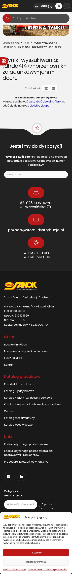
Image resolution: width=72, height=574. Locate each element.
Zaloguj (46, 6)
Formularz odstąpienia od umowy (26, 351)
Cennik (8, 411)
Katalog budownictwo (18, 425)
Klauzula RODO (13, 358)
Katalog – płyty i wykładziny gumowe (28, 398)
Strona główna (11, 42)
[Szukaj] (7, 18)
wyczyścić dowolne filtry (45, 101)
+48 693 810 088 (36, 253)
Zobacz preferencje (36, 561)
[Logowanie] (36, 6)
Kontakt (9, 365)
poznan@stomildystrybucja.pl (36, 230)
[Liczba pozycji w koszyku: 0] (58, 6)
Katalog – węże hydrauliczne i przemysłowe (32, 404)
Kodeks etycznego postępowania (26, 444)
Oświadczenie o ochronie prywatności (47, 569)
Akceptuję (36, 552)
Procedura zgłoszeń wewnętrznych (27, 462)
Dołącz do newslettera (13, 493)
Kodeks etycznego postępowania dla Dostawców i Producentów (28, 453)
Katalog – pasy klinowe (19, 391)
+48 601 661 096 (36, 257)
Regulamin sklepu (15, 344)
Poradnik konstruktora (18, 384)
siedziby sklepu (39, 106)
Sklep (26, 42)
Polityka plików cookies (14, 569)
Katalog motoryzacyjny (19, 418)
